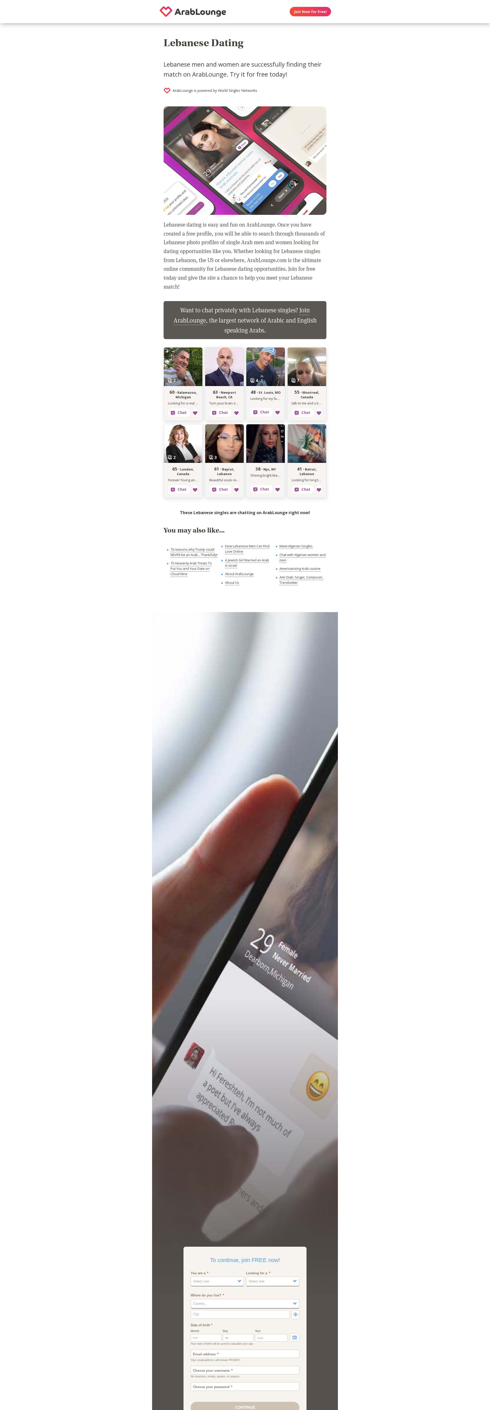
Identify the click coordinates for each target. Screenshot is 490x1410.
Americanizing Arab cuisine (300, 568)
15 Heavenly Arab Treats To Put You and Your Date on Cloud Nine (191, 568)
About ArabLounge (239, 574)
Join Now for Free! (310, 11)
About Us (232, 582)
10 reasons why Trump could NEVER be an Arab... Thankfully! (193, 552)
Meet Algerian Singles (296, 546)
